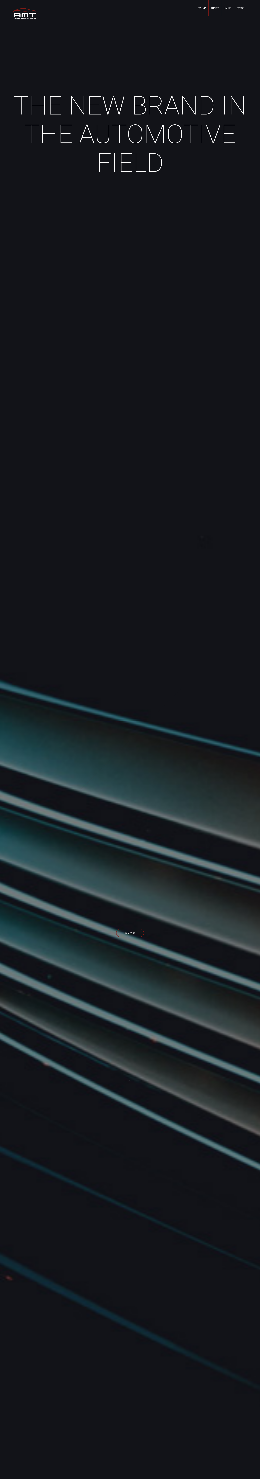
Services (215, 8)
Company (202, 8)
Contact (240, 8)
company (130, 933)
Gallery (228, 8)
